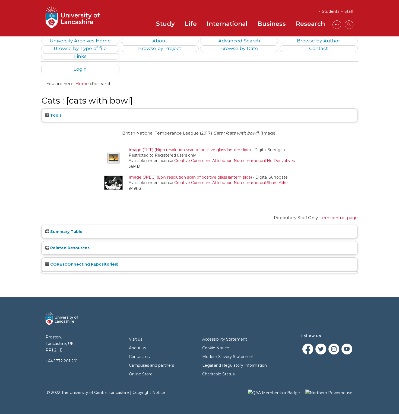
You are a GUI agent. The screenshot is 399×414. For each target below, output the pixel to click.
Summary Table (66, 231)
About (159, 40)
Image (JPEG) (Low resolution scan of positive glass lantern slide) (190, 177)
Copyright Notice (148, 392)
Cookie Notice (215, 347)
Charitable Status (218, 374)
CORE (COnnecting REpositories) (83, 264)
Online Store (141, 374)
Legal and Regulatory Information (234, 365)
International (227, 23)
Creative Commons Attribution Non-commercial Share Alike (231, 182)
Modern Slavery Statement (228, 356)
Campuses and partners (151, 365)
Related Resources (69, 247)
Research (310, 23)
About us (137, 347)
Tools (55, 115)
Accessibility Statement (224, 339)
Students (330, 11)
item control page (339, 217)
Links (80, 56)
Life (191, 23)
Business (272, 23)
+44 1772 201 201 (62, 361)
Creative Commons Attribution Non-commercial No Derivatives (234, 160)
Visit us (135, 339)
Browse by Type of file (80, 48)
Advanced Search (239, 40)
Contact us (139, 356)
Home (82, 83)
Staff (348, 11)
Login (80, 69)
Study (165, 23)
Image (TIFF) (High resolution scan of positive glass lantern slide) (190, 149)
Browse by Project (159, 48)
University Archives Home (80, 40)
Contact (318, 48)
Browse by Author (318, 40)
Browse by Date (239, 48)
